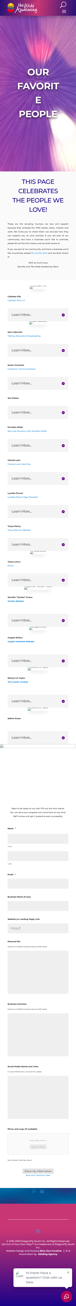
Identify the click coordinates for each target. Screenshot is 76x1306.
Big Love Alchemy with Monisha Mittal (27, 431)
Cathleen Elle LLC (16, 300)
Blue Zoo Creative (51, 1250)
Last (10, 864)
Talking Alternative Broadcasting (24, 336)
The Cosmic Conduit (18, 682)
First (10, 846)
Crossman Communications (21, 369)
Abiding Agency (47, 1254)
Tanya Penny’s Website (19, 530)
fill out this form (39, 253)
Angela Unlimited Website (21, 641)
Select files (38, 1146)
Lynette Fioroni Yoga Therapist (23, 497)
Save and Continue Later (38, 1175)
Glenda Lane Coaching (19, 464)
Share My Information (38, 1171)
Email (10, 565)
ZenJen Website (16, 601)
